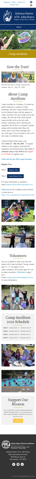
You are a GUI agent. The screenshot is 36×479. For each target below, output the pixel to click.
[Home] (7, 16)
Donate (18, 420)
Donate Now (14, 4)
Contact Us (21, 2)
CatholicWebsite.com (24, 476)
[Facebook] (31, 2)
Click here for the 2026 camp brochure (16, 159)
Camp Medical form (15, 176)
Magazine (7, 2)
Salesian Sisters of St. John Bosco (24, 15)
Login (33, 476)
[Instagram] (31, 5)
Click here (5, 189)
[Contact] (22, 464)
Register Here (13, 170)
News (14, 2)
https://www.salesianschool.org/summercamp (17, 195)
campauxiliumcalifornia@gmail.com (19, 184)
